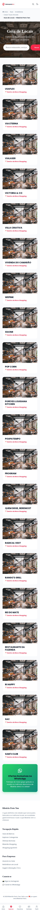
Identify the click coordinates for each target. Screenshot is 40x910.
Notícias (29, 909)
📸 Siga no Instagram (10, 881)
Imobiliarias (19, 12)
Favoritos (20, 909)
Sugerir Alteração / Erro (11, 868)
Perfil (36, 909)
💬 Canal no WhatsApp (11, 885)
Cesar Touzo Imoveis (11, 15)
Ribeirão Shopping (9, 844)
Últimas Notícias (8, 841)
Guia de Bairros (8, 834)
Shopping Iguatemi (9, 848)
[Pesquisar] (33, 4)
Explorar (11, 909)
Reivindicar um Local (10, 864)
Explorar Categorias (10, 837)
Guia (11, 12)
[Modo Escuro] (37, 4)
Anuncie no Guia (8, 861)
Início (3, 909)
